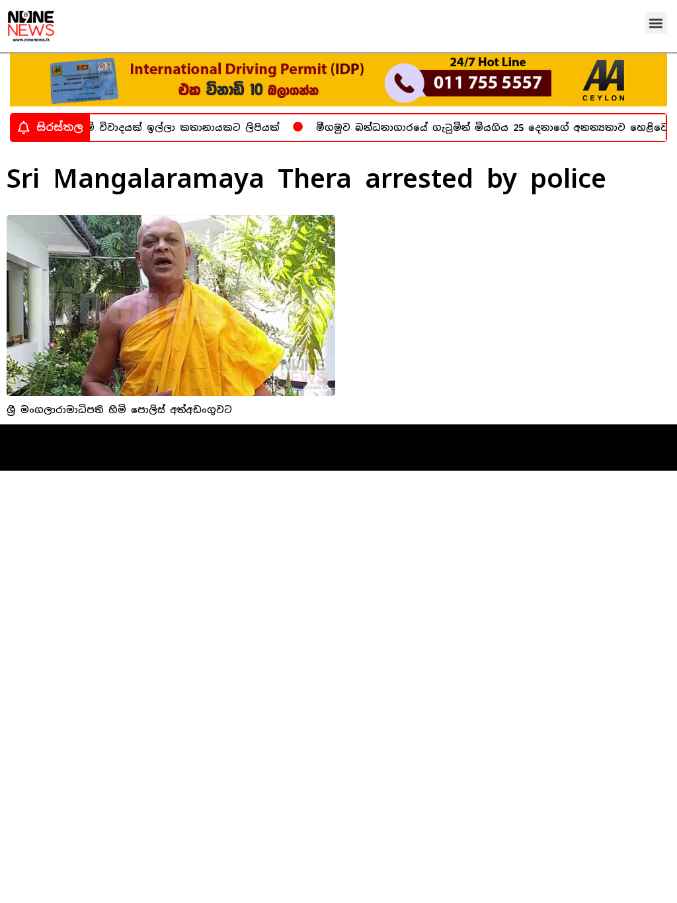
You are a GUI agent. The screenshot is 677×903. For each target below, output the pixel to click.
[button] (656, 23)
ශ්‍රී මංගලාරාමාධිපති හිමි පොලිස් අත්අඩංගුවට (119, 410)
